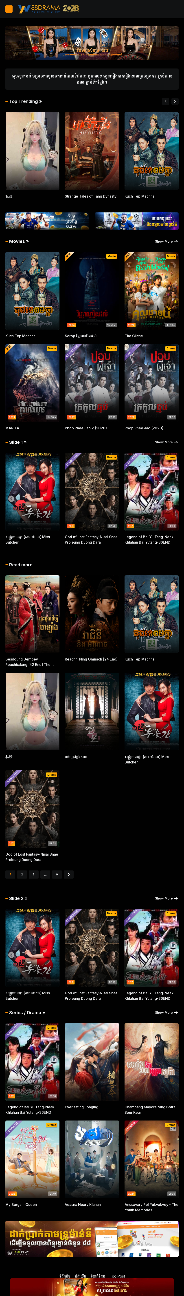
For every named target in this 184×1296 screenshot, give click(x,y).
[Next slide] (173, 499)
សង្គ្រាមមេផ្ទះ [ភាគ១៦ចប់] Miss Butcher (147, 759)
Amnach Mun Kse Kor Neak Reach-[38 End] (28, 199)
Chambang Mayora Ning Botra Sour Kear (150, 1110)
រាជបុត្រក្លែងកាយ (76, 196)
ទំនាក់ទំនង (98, 1276)
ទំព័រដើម (64, 1276)
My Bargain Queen (21, 1204)
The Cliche (134, 336)
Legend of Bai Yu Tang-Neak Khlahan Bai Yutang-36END (29, 539)
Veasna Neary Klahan (83, 1204)
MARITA (12, 428)
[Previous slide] (11, 499)
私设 (9, 756)
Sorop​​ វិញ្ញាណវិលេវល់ (81, 336)
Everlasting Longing (81, 1107)
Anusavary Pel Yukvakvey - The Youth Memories (151, 1207)
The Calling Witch (80, 537)
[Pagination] (69, 874)
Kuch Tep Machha (20, 336)
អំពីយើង (80, 1276)
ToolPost (117, 1276)
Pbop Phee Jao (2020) (144, 428)
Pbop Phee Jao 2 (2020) (86, 428)
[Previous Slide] (165, 101)
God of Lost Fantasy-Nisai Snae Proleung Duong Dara (150, 199)
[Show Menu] (9, 9)
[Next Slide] (175, 101)
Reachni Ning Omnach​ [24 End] (91, 659)
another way (135, 537)
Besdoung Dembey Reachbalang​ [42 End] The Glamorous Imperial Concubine (31, 662)
